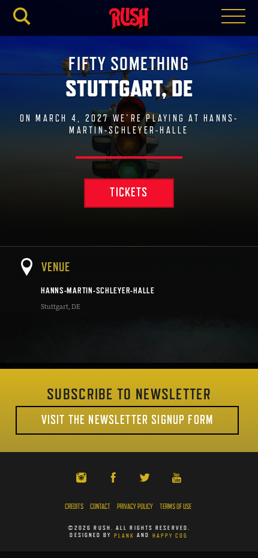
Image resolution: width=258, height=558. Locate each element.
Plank (124, 534)
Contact (100, 506)
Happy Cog (170, 534)
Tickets (129, 192)
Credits (74, 506)
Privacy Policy (135, 506)
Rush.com (129, 20)
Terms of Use (175, 506)
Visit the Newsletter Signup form (127, 419)
